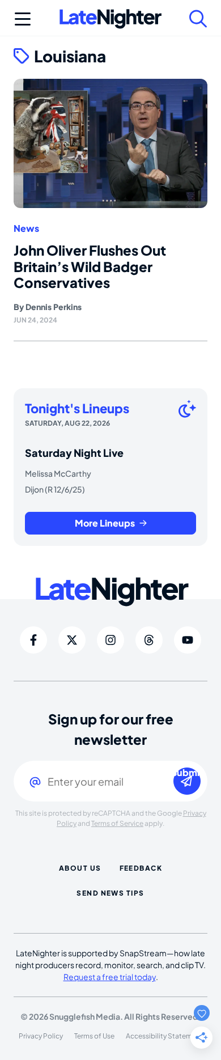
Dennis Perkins (54, 307)
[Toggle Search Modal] (198, 19)
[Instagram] (110, 640)
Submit (187, 773)
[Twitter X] (72, 640)
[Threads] (149, 640)
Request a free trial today (109, 977)
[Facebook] (33, 640)
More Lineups (105, 523)
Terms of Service (117, 823)
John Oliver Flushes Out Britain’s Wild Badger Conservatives (90, 266)
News (26, 228)
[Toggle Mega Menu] (23, 19)
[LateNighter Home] (111, 19)
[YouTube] (187, 640)
